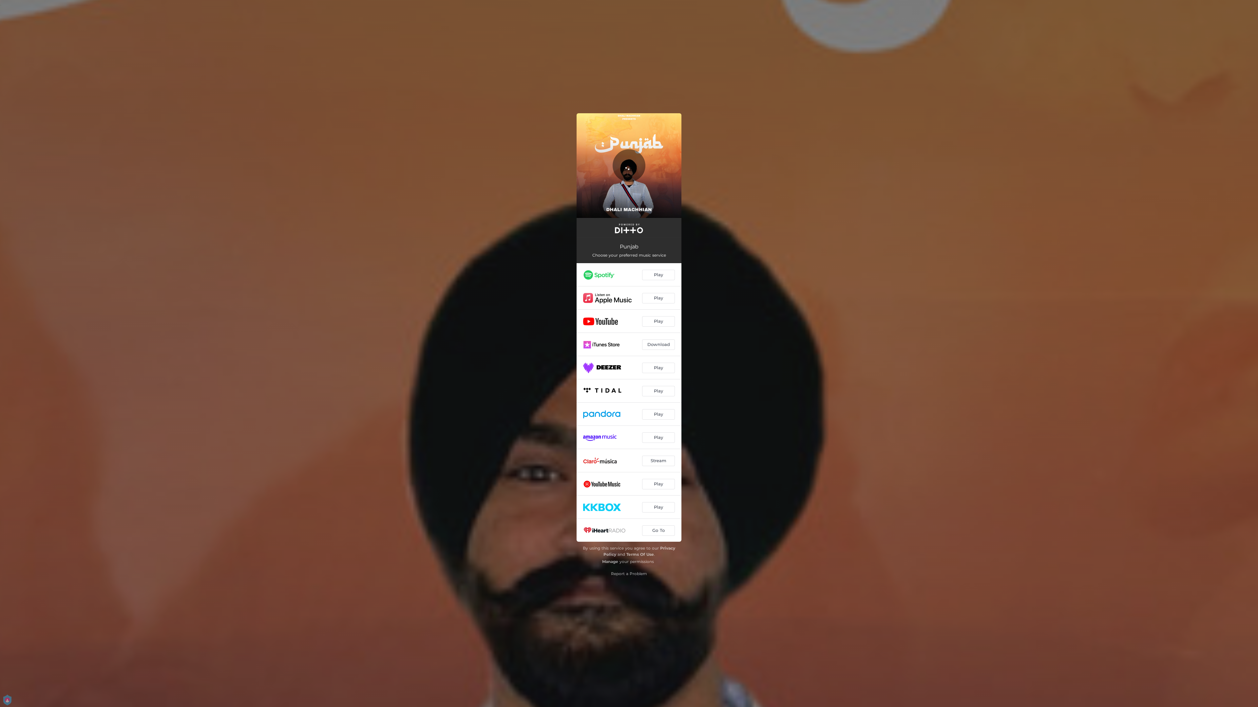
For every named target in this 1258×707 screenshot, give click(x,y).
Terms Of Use (640, 554)
